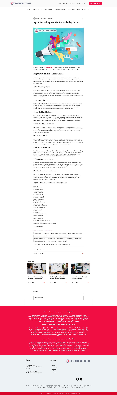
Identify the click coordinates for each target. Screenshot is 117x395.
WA (75, 387)
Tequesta (55, 350)
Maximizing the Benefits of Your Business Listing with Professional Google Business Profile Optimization (58, 277)
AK (28, 386)
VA (72, 387)
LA (62, 386)
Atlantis (31, 342)
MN (75, 386)
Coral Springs (54, 315)
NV (88, 386)
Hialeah (53, 329)
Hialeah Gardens (62, 329)
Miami (43, 331)
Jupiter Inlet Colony (40, 345)
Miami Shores (79, 331)
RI (57, 387)
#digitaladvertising (62, 241)
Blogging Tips (36, 9)
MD (68, 386)
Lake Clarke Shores (52, 345)
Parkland (36, 320)
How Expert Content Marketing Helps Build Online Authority (35, 277)
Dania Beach (63, 315)
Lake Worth (70, 345)
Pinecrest (33, 334)
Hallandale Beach (41, 316)
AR (33, 386)
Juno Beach (84, 344)
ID (50, 386)
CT (39, 386)
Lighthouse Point (52, 318)
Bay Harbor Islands (50, 328)
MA (70, 386)
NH (90, 386)
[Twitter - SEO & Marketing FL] (81, 379)
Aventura (32, 328)
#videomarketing (37, 233)
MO (80, 386)
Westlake (70, 350)
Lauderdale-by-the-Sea (73, 316)
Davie (69, 315)
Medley (38, 331)
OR (53, 387)
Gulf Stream (51, 344)
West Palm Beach (79, 350)
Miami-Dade (52, 324)
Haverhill (59, 344)
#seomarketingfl (60, 238)
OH (48, 387)
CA (35, 386)
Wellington (62, 350)
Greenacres (43, 344)
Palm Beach (84, 347)
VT (70, 387)
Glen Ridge (32, 344)
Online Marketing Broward (74, 9)
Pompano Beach (74, 320)
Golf (38, 344)
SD (61, 387)
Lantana (77, 345)
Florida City (37, 329)
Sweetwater (68, 334)
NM (39, 387)
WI (79, 387)
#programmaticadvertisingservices (58, 233)
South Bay (36, 350)
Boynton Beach (56, 342)
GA (46, 386)
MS (78, 386)
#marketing (46, 233)
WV (77, 387)
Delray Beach (83, 342)
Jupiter (31, 345)
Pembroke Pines (56, 320)
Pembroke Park (45, 320)
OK (50, 387)
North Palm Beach (58, 347)
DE (42, 386)
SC (59, 387)
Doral (84, 328)
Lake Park (63, 345)
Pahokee (76, 347)
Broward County (54, 312)
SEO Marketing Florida (75, 393)
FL (44, 386)
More (83, 9)
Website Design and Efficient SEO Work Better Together (80, 277)
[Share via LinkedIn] (40, 249)
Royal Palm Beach (81, 348)
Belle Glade (38, 342)
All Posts (28, 9)
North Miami (52, 332)
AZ (30, 386)
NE (86, 386)
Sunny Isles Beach (51, 334)
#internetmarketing (52, 241)
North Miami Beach (63, 332)
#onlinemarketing (77, 238)
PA (55, 387)
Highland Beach (68, 344)
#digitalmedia (69, 238)
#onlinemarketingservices (39, 241)
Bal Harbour (39, 328)
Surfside (60, 334)
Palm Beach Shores (50, 348)
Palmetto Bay (81, 332)
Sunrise (57, 321)
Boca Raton (46, 342)
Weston (77, 321)
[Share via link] (44, 249)
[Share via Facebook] (34, 249)
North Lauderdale (76, 318)
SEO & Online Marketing (47, 9)
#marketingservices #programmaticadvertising (60, 235)
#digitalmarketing (51, 238)
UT (68, 387)
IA (56, 386)
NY (41, 387)
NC (43, 387)
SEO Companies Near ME (60, 9)
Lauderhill (36, 318)
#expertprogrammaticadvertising (41, 235)
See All (88, 261)
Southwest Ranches (48, 321)
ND (46, 387)
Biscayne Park (61, 328)
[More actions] (83, 18)
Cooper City (45, 315)
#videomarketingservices (39, 238)
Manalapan (37, 347)
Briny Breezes (66, 342)
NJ (36, 387)
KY (60, 386)
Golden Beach (46, 329)
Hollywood (62, 316)
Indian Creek (80, 329)
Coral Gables (70, 328)
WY (82, 387)
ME (65, 386)
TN (63, 387)
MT (83, 386)
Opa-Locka (73, 332)
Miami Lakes (70, 331)
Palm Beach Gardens (36, 348)
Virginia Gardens (78, 334)
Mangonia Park (46, 347)
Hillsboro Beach (53, 316)
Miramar (67, 318)
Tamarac (63, 321)
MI (73, 386)
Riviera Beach (70, 348)
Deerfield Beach (77, 315)
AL (26, 386)
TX (65, 387)
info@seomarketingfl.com (36, 372)
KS (58, 386)
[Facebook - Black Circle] (77, 379)
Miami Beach (50, 331)
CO (37, 386)
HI (48, 386)
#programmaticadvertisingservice (75, 233)
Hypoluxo (77, 344)
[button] (88, 9)
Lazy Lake (43, 318)
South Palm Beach (46, 350)
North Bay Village (41, 332)
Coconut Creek (35, 315)
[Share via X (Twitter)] (37, 249)
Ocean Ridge (69, 347)
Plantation (65, 320)
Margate (61, 318)
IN (54, 386)
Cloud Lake (74, 342)
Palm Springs (61, 348)
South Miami (41, 334)
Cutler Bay (78, 328)
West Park (70, 321)
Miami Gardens (60, 331)
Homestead (72, 329)
